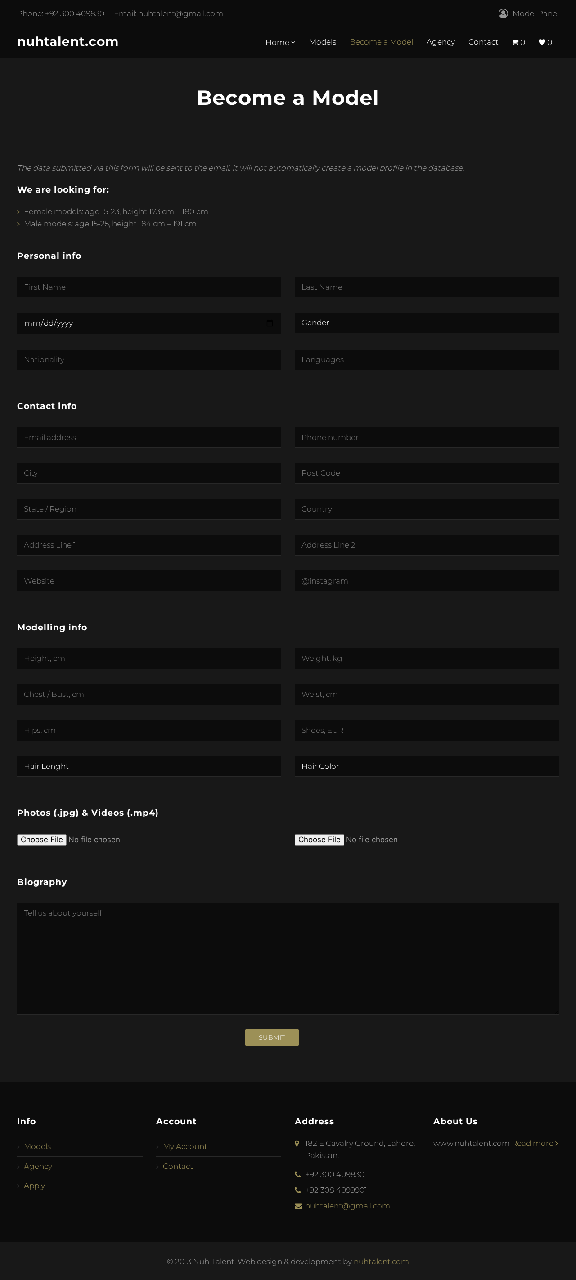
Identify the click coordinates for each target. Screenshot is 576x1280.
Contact (483, 41)
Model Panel (536, 13)
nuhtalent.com (68, 41)
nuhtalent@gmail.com (180, 13)
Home (278, 42)
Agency (441, 41)
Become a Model (381, 41)
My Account (185, 1146)
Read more (533, 1143)
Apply (34, 1185)
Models (322, 41)
